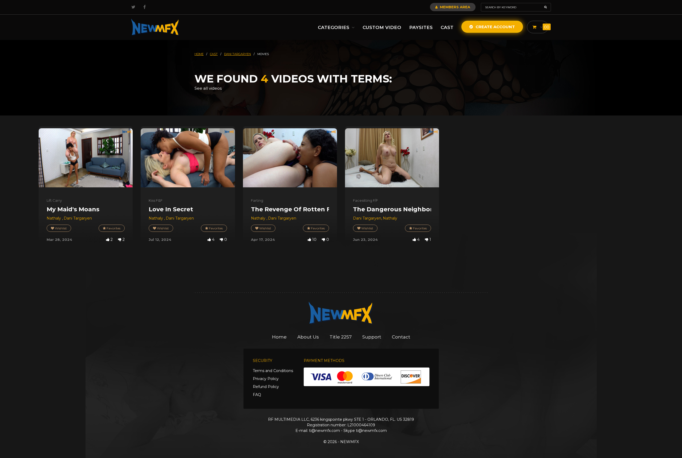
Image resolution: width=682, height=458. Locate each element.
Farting (257, 200)
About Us (308, 337)
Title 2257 (341, 337)
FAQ (257, 394)
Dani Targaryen (78, 218)
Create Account (494, 26)
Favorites (113, 228)
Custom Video (382, 27)
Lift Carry (54, 200)
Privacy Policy (266, 378)
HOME (199, 54)
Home (279, 337)
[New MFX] (155, 27)
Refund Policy (266, 386)
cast (214, 54)
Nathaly (54, 218)
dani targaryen (237, 54)
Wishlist (60, 228)
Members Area (454, 7)
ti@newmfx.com (324, 430)
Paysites (421, 27)
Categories (334, 27)
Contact (401, 337)
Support (371, 337)
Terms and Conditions (273, 370)
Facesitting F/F (365, 200)
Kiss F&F (156, 200)
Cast (447, 27)
